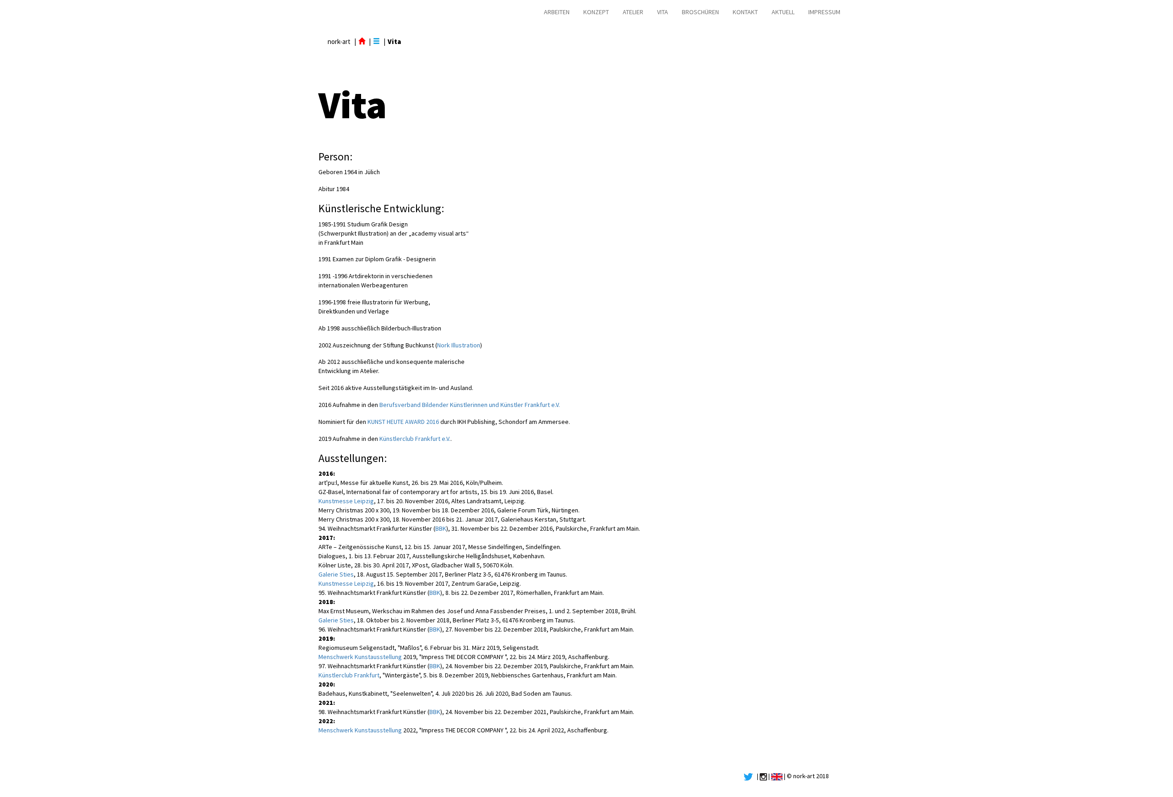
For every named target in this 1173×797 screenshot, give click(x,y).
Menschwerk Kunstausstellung (360, 657)
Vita (662, 12)
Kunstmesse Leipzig (346, 501)
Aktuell (783, 12)
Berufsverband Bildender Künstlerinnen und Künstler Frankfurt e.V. (469, 405)
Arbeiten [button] (557, 12)
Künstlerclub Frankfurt (348, 675)
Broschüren (700, 12)
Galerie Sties (336, 574)
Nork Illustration (458, 345)
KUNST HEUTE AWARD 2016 (403, 422)
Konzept (596, 12)
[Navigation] (376, 41)
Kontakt (745, 12)
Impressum (824, 12)
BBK (440, 528)
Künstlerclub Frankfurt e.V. (414, 438)
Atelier (633, 12)
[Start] (361, 41)
